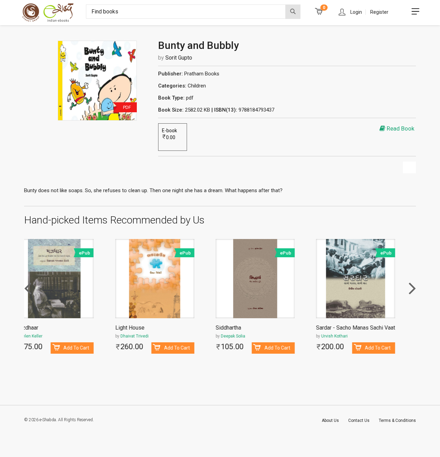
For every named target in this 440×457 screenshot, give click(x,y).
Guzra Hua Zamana (353, 328)
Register (379, 12)
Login (356, 12)
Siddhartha (143, 328)
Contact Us (359, 420)
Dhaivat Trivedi (49, 336)
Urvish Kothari (249, 336)
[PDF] (97, 80)
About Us (330, 420)
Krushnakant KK (351, 336)
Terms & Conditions (397, 420)
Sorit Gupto (178, 57)
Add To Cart (91, 348)
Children (197, 86)
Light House (44, 328)
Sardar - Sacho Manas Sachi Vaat (270, 328)
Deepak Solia (147, 336)
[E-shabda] (54, 12)
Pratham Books (201, 74)
